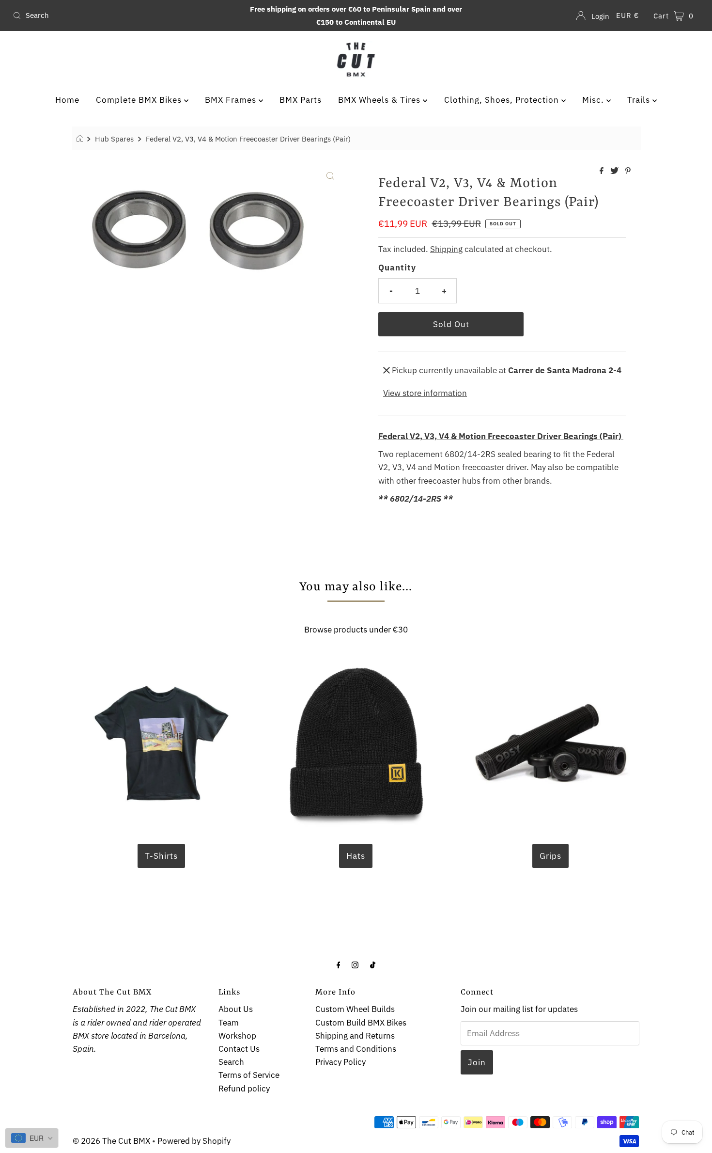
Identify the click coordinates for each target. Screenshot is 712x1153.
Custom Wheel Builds (355, 1009)
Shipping (446, 249)
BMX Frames (232, 100)
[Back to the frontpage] (81, 138)
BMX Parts (300, 100)
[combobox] (122, 15)
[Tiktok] (372, 964)
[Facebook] (339, 964)
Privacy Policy (340, 1062)
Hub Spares (114, 138)
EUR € (627, 15)
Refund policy (244, 1088)
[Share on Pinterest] (628, 171)
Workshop (237, 1035)
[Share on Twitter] (615, 171)
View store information (425, 393)
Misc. (594, 100)
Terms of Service (248, 1075)
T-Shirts (161, 856)
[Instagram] (355, 964)
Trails (639, 100)
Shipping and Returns (355, 1035)
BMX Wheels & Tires (380, 100)
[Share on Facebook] (602, 171)
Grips (550, 856)
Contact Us (239, 1048)
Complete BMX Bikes (140, 100)
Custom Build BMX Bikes (360, 1022)
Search (231, 1062)
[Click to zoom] (330, 175)
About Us (235, 1009)
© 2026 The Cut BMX (111, 1141)
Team (228, 1022)
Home (67, 100)
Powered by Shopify (194, 1141)
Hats (355, 856)
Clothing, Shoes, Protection (502, 100)
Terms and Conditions (355, 1048)
